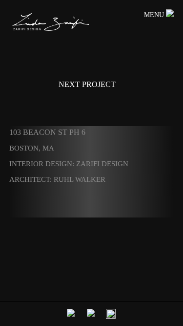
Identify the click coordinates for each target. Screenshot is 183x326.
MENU (155, 15)
